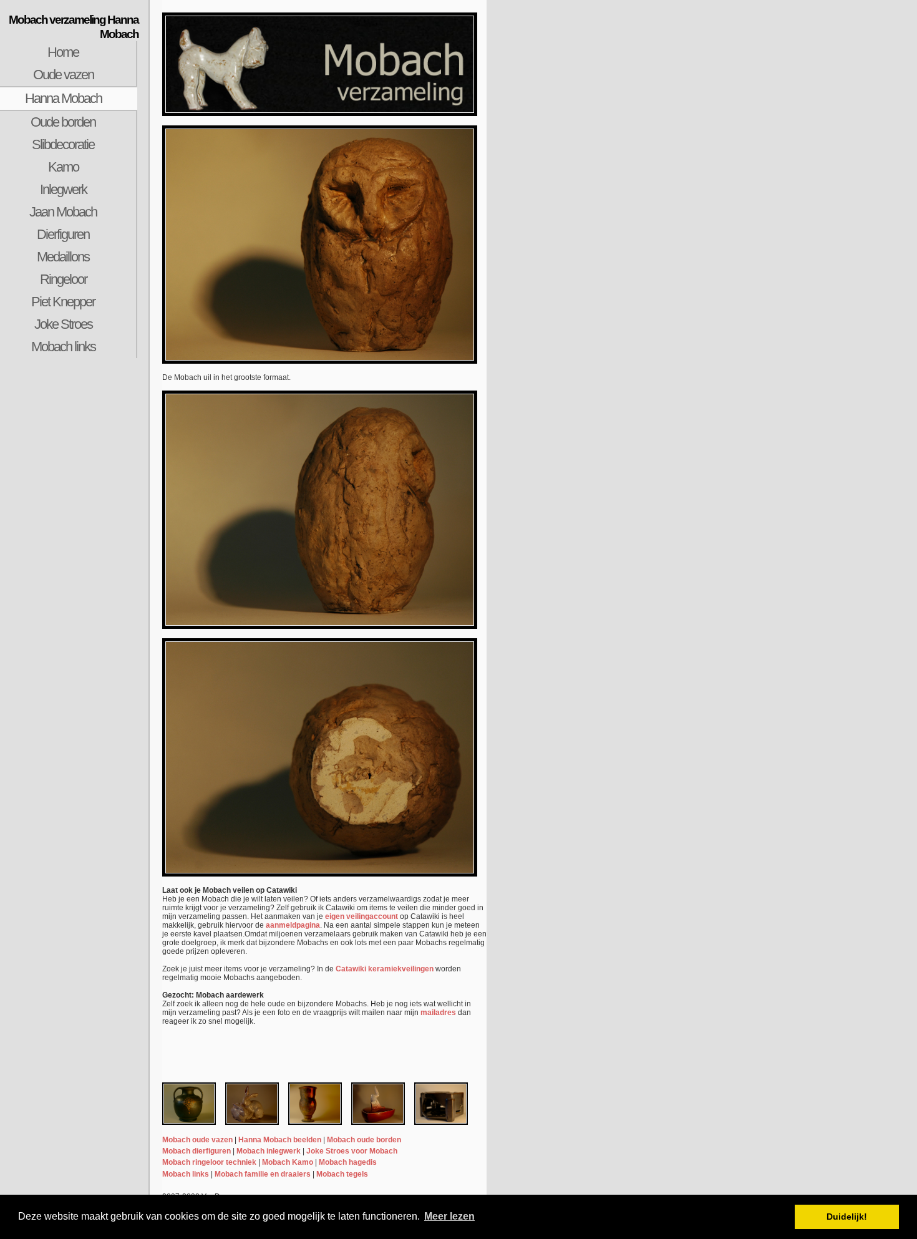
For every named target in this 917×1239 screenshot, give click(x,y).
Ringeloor (63, 279)
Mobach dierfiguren (196, 1151)
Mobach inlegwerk (268, 1151)
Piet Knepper (63, 301)
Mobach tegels (342, 1174)
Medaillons (63, 257)
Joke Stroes (63, 324)
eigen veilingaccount (361, 916)
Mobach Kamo (287, 1162)
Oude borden (63, 122)
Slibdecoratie (63, 144)
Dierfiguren (63, 234)
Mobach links (63, 346)
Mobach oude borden (364, 1139)
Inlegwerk (63, 189)
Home (63, 52)
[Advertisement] (75, 563)
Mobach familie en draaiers (263, 1174)
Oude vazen (63, 74)
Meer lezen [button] (449, 1216)
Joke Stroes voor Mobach (351, 1151)
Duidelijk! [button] (847, 1217)
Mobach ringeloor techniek (209, 1162)
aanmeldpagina (293, 925)
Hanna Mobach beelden (279, 1139)
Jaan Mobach (63, 212)
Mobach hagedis (348, 1162)
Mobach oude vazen (197, 1139)
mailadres (438, 1012)
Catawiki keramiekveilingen (385, 968)
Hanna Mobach (63, 98)
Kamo (63, 167)
